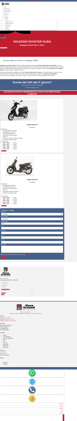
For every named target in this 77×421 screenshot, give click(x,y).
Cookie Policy (3, 353)
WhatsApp (61, 408)
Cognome (3, 230)
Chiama (61, 413)
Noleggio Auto (8, 20)
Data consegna (4, 216)
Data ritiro (3, 211)
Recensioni (7, 26)
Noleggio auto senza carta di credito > (32, 0)
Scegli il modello (4, 221)
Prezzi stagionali (4, 141)
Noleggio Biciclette (9, 23)
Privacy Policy (29, 254)
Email (2, 235)
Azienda (2, 323)
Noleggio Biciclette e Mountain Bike (8, 320)
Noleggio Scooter (9, 22)
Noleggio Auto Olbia (13, 313)
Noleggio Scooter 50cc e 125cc (7, 319)
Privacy (2, 350)
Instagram (61, 406)
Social (2, 358)
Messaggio (3, 244)
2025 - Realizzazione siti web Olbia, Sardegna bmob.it (32, 367)
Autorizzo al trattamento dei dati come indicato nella (17, 254)
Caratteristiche (4, 129)
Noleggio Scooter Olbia (24, 313)
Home (6, 19)
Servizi (2, 316)
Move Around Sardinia (25, 312)
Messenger (61, 404)
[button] (32, 129)
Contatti (6, 28)
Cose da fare (8, 25)
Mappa (62, 411)
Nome (2, 225)
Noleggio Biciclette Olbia (35, 313)
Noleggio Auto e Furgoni (5, 317)
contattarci (24, 75)
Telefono (3, 239)
